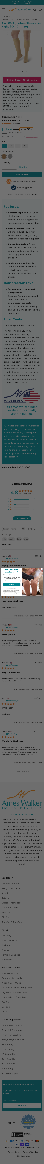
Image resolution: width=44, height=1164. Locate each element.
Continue (11, 584)
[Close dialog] (42, 569)
